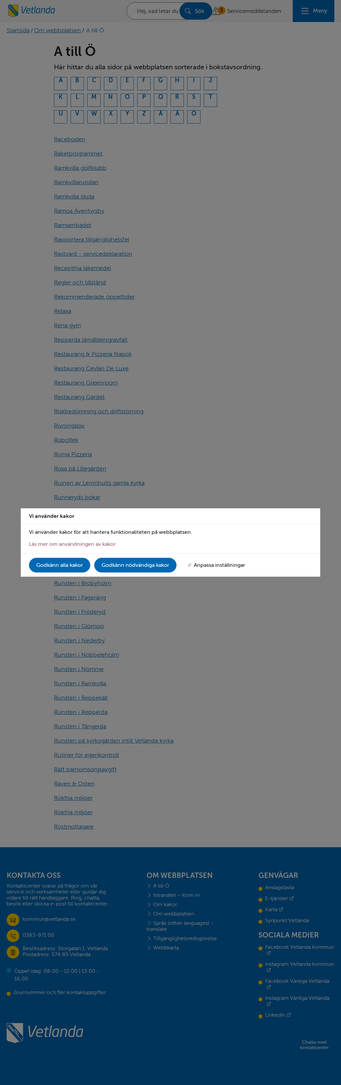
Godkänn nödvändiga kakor (135, 565)
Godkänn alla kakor (59, 565)
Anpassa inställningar (219, 565)
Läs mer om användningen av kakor (72, 544)
